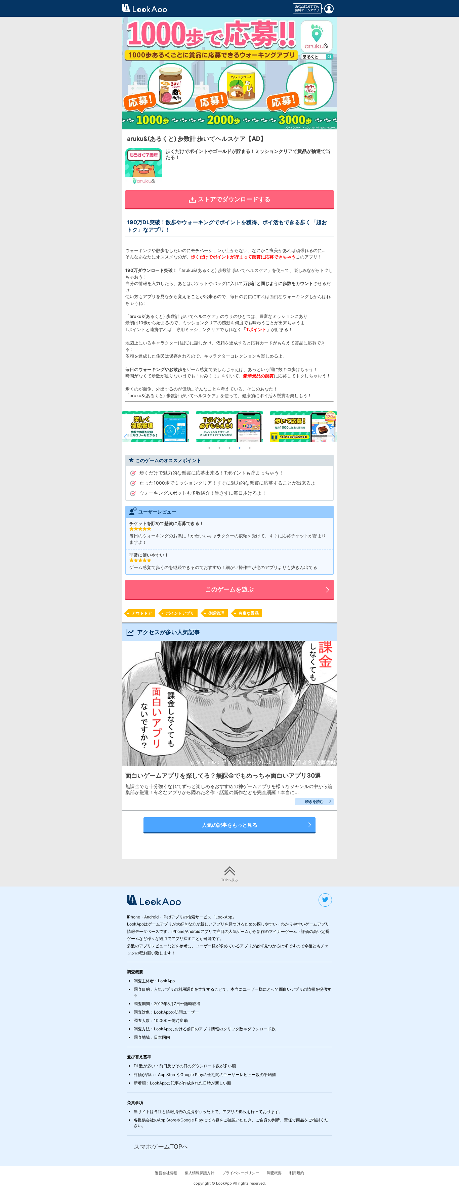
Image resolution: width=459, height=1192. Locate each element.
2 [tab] (219, 448)
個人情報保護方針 (199, 1172)
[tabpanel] (229, 426)
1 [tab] (209, 448)
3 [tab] (229, 448)
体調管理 (216, 613)
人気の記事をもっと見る (229, 825)
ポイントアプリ (180, 613)
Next (332, 437)
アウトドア (142, 613)
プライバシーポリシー (240, 1172)
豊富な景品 (249, 613)
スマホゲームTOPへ (161, 1146)
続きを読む (314, 801)
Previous (127, 437)
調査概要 (274, 1172)
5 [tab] (249, 448)
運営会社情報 (166, 1172)
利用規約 (296, 1172)
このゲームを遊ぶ (229, 589)
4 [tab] (239, 448)
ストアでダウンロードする (234, 199)
